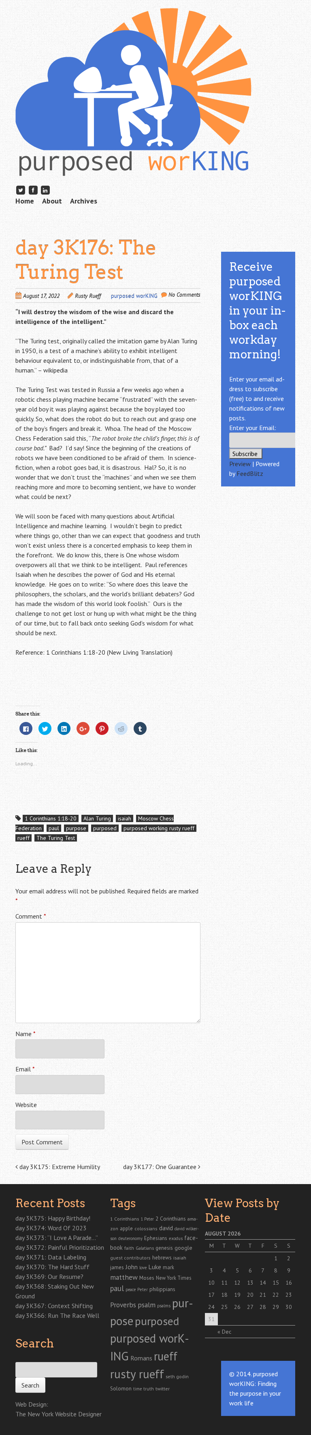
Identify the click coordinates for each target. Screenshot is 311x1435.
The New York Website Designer (58, 1414)
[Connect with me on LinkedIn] (45, 190)
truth (148, 1389)
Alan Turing (182, 341)
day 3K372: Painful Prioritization (59, 1247)
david (166, 1228)
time (137, 1389)
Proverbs (123, 1304)
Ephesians (155, 1238)
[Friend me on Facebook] (33, 190)
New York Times (173, 1277)
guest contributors (130, 1258)
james (117, 1267)
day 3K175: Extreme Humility (59, 1167)
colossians (146, 1228)
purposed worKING (134, 296)
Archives (83, 201)
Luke (154, 1267)
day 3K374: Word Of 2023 (51, 1228)
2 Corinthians (171, 1218)
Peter (142, 1289)
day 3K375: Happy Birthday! (52, 1218)
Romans (141, 1358)
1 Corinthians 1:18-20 (51, 818)
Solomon (121, 1388)
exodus (176, 1238)
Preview (240, 464)
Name (25, 1034)
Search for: (28, 1357)
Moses (146, 1277)
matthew (124, 1277)
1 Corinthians (124, 1218)
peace (131, 1289)
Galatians (145, 1248)
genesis (164, 1247)
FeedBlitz (249, 473)
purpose (76, 828)
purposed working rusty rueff (159, 828)
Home (24, 201)
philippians (162, 1289)
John (132, 1267)
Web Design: (31, 1404)
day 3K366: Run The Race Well (57, 1315)
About (52, 201)
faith (129, 1248)
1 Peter (147, 1219)
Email (25, 1069)
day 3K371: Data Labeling (50, 1257)
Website (26, 1105)
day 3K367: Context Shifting (54, 1306)
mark (168, 1267)
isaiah (124, 818)
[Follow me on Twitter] (20, 190)
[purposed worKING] (133, 163)
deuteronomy (130, 1238)
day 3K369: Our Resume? (49, 1276)
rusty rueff (137, 1373)
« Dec (224, 1331)
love (143, 1267)
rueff (23, 838)
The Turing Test (55, 838)
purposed (105, 828)
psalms (163, 1306)
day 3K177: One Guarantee (160, 1167)
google (183, 1247)
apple (126, 1228)
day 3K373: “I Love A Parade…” (56, 1238)
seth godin (177, 1376)
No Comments (184, 294)
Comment (30, 916)
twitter (163, 1388)
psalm (147, 1304)
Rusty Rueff (88, 296)
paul (54, 828)
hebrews (162, 1257)
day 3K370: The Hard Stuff (52, 1267)
